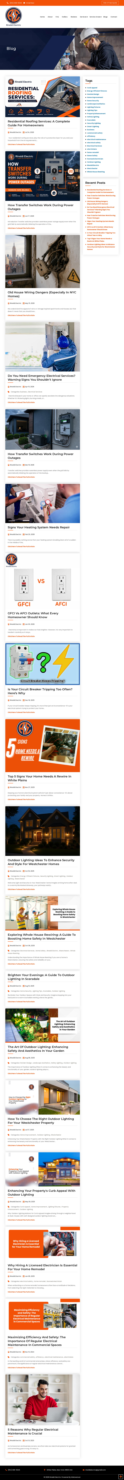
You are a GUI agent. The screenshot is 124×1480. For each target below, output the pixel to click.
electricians (68, 1357)
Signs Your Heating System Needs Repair (39, 527)
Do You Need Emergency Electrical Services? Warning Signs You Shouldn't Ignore (100, 209)
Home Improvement (28, 1135)
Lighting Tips (37, 991)
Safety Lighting (56, 1063)
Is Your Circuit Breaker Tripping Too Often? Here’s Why (101, 234)
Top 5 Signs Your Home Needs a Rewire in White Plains (99, 240)
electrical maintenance (54, 1357)
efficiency (40, 1357)
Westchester (20, 879)
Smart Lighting (59, 876)
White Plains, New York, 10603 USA (59, 1470)
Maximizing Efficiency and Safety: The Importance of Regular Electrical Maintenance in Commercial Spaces (37, 1341)
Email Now (30, 3)
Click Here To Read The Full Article (21, 144)
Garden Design (26, 1063)
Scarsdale (47, 991)
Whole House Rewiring (96, 172)
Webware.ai (75, 1477)
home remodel (40, 1281)
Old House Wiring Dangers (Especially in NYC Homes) (97, 202)
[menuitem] (42, 17)
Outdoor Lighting (58, 991)
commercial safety (27, 1357)
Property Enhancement (96, 114)
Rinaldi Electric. (55, 1477)
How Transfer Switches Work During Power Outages (101, 197)
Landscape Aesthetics (41, 1063)
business (23, 392)
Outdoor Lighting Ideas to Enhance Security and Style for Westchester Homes (101, 246)
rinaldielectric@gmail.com (95, 1470)
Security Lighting (46, 876)
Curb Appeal (25, 1207)
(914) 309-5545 (15, 3)
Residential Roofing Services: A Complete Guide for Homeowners (100, 191)
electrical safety (26, 1281)
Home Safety (41, 951)
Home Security (25, 991)
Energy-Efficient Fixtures (29, 876)
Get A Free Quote (110, 3)
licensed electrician (54, 1281)
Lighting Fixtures (54, 1207)
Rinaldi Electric (52, 951)
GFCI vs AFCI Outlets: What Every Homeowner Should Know (100, 228)
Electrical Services (35, 392)
